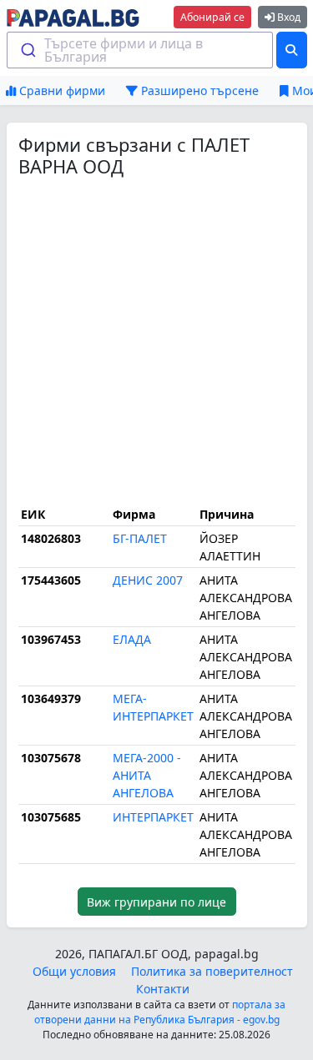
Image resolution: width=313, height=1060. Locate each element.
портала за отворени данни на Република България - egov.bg (160, 1012)
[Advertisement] (156, 339)
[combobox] (140, 50)
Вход (287, 17)
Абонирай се (212, 17)
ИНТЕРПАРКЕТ (153, 817)
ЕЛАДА (132, 639)
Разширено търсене (198, 90)
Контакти (162, 989)
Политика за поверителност (212, 971)
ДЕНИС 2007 (148, 580)
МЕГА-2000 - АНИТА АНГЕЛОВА (147, 775)
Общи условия (74, 971)
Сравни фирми (60, 90)
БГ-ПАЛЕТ (140, 538)
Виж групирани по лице (156, 902)
